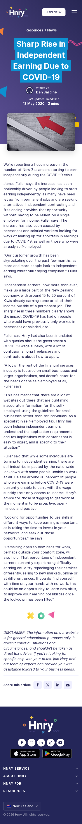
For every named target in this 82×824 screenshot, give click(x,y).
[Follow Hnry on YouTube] (60, 742)
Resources (34, 30)
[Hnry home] (41, 725)
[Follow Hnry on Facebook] (22, 742)
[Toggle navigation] (74, 12)
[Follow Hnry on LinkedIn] (41, 742)
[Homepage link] (16, 12)
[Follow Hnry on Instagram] (31, 742)
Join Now (53, 12)
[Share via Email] (68, 685)
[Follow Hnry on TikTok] (51, 742)
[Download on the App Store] (25, 753)
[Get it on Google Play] (57, 753)
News (52, 30)
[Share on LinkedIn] (58, 685)
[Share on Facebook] (37, 685)
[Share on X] (48, 685)
